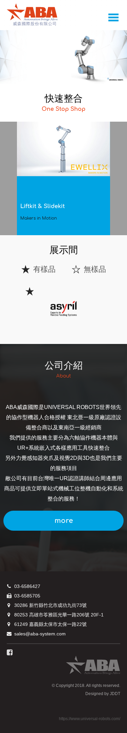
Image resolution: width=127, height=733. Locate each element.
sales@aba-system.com (40, 633)
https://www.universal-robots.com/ (89, 718)
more (64, 521)
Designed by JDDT (102, 693)
